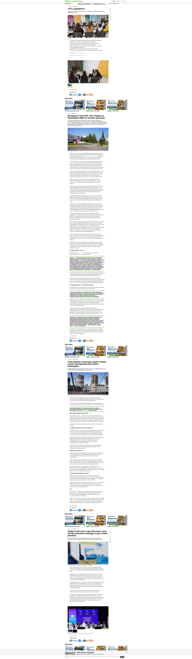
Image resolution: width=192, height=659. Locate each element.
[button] (107, 618)
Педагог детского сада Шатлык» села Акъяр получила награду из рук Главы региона (85, 4)
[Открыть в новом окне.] (74, 95)
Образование (68, 3)
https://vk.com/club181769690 (80, 52)
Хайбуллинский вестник (74, 1)
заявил (86, 410)
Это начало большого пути (113, 3)
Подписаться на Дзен (118, 1)
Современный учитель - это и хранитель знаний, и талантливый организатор (99, 4)
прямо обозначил (80, 252)
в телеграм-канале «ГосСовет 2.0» (91, 156)
